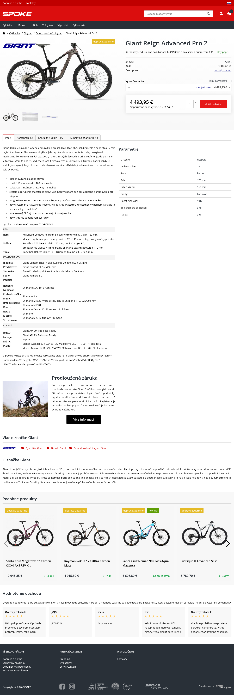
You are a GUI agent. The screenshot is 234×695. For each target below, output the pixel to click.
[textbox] (178, 87)
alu (199, 214)
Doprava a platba (12, 3)
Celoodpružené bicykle (49, 33)
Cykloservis (78, 25)
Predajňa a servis (71, 651)
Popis (8, 137)
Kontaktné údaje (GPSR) (51, 137)
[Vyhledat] (208, 13)
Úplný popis (222, 52)
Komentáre (25, 137)
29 (198, 166)
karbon (201, 173)
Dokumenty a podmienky (17, 666)
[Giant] (12, 448)
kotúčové (202, 194)
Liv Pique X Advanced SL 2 (199, 561)
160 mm (201, 187)
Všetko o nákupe (13, 651)
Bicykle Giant (58, 448)
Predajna (65, 659)
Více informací (83, 419)
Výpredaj (63, 25)
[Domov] (4, 33)
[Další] (228, 544)
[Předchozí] (6, 544)
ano (199, 207)
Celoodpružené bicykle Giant (90, 448)
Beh (35, 25)
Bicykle (28, 33)
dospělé (201, 159)
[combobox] (178, 87)
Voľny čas (47, 25)
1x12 (199, 200)
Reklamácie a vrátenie (15, 670)
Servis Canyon (68, 666)
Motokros (23, 25)
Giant (228, 61)
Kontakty (31, 3)
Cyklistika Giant (34, 448)
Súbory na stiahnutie (84, 137)
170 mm (201, 180)
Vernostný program (14, 663)
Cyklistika (8, 25)
